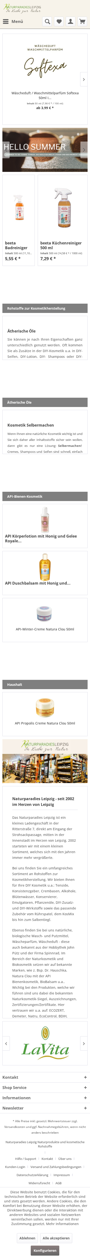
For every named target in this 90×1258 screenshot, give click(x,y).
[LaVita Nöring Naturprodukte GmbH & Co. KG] (45, 1043)
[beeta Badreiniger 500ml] (18, 207)
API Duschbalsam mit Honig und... (38, 583)
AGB (58, 1183)
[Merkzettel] (59, 21)
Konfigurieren (45, 1250)
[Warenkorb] (82, 21)
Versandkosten (14, 1127)
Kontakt (47, 1159)
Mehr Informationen (62, 1223)
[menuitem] (12, 21)
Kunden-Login (15, 1167)
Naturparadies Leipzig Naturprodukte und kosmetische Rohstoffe (45, 1144)
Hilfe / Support (25, 1159)
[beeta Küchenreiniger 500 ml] (62, 207)
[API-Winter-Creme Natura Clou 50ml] (45, 613)
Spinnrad (51, 953)
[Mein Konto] (70, 21)
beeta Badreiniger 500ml (16, 245)
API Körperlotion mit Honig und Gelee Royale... (41, 538)
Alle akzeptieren (56, 1238)
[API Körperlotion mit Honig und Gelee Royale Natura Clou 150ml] (45, 520)
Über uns (65, 1159)
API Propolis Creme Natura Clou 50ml (45, 723)
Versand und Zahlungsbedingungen (55, 1167)
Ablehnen (27, 1238)
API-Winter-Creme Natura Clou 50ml (45, 629)
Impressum (62, 1175)
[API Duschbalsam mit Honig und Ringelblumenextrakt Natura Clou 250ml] (45, 567)
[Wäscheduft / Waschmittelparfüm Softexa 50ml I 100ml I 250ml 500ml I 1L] (45, 63)
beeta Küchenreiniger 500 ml (61, 245)
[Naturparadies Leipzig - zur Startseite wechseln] (22, 8)
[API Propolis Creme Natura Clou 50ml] (45, 707)
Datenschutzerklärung (32, 1175)
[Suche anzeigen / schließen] (47, 21)
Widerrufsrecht (39, 1183)
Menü (17, 21)
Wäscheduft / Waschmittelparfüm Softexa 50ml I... (45, 95)
